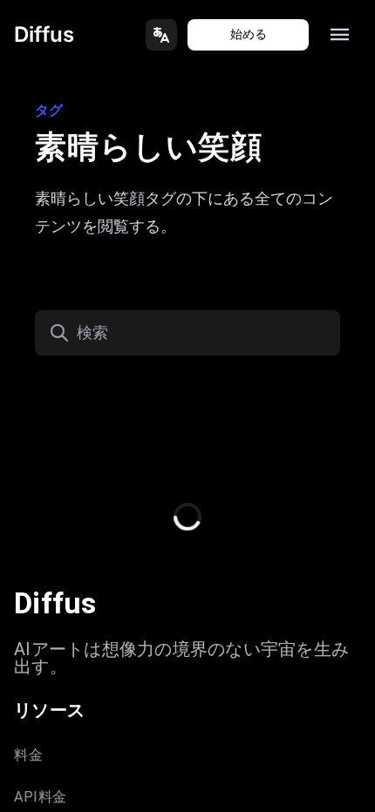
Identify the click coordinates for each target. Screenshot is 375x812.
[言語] (161, 35)
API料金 (40, 796)
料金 (28, 755)
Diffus (44, 34)
